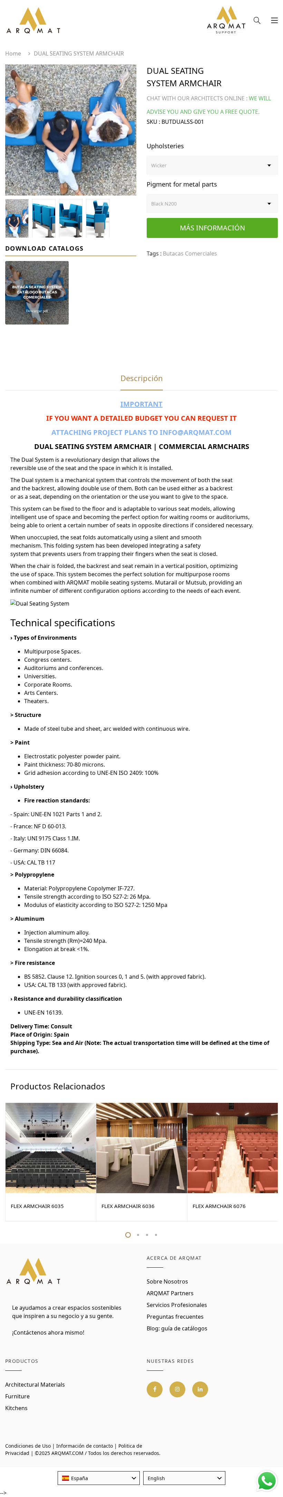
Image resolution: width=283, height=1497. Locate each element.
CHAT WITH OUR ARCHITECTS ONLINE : (197, 98)
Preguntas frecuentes (175, 1316)
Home (13, 53)
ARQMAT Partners (170, 1293)
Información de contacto (84, 1446)
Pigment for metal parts (182, 184)
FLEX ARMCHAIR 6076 (219, 1205)
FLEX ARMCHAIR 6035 (37, 1205)
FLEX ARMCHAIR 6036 (128, 1205)
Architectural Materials (35, 1384)
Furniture (17, 1396)
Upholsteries (165, 146)
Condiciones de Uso (28, 1446)
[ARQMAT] (33, 1271)
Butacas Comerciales (190, 253)
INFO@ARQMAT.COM (196, 432)
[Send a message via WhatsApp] (267, 1481)
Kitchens (16, 1408)
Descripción (141, 378)
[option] (70, 130)
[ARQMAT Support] (226, 21)
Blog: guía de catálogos (177, 1328)
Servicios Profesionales (177, 1305)
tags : (154, 253)
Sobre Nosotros (167, 1281)
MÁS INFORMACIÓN (212, 227)
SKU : (153, 122)
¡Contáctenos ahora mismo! (48, 1332)
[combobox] (99, 1478)
